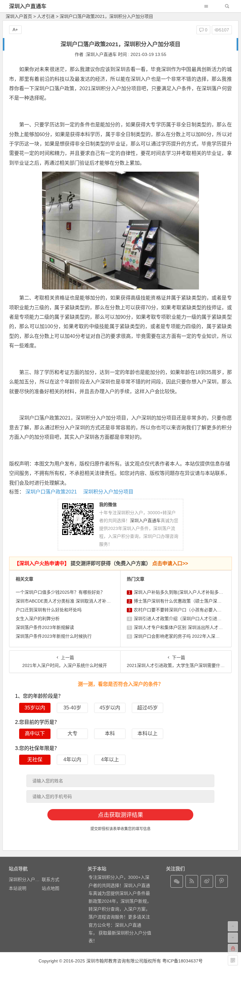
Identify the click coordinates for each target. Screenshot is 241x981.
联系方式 (50, 879)
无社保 (34, 759)
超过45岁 (147, 707)
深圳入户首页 (19, 16)
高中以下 (35, 733)
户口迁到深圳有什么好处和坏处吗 (49, 609)
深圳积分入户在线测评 (31, 879)
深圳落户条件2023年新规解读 (45, 627)
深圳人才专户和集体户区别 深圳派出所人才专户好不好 (187, 627)
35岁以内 (34, 707)
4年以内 (72, 759)
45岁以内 (109, 707)
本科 (110, 733)
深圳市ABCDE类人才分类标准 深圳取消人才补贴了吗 (68, 600)
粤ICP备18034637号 (182, 960)
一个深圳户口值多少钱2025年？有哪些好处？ (60, 592)
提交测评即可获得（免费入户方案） (101, 563)
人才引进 (46, 16)
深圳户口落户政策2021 (51, 491)
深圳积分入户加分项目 (108, 491)
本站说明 (17, 888)
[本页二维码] (233, 960)
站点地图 (50, 888)
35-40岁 (72, 707)
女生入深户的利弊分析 (38, 618)
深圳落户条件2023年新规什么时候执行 (54, 636)
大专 (72, 733)
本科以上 (147, 733)
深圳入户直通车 (27, 6)
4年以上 (110, 759)
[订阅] (191, 881)
